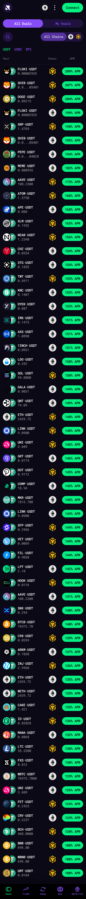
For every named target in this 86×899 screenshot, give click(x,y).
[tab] (23, 23)
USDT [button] (7, 49)
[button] (8, 37)
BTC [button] (29, 49)
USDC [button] (18, 49)
